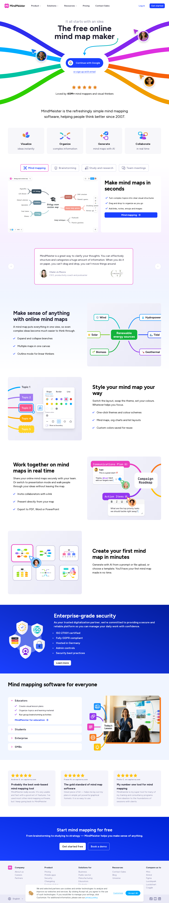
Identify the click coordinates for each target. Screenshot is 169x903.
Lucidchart (151, 884)
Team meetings (136, 168)
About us (19, 871)
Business (82, 871)
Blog (114, 875)
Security (48, 878)
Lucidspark (151, 881)
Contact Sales (102, 5)
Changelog (49, 881)
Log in (142, 5)
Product (35, 5)
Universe (116, 878)
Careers (18, 875)
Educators (83, 881)
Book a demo (99, 846)
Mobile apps (50, 875)
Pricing (86, 5)
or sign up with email (84, 71)
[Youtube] (155, 898)
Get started (157, 5)
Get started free (72, 846)
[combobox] (16, 898)
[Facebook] (151, 898)
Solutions (51, 5)
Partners (19, 878)
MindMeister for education (30, 720)
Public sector (84, 875)
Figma (149, 878)
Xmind (149, 875)
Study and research (101, 168)
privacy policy (91, 897)
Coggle (149, 887)
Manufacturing (85, 878)
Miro (148, 871)
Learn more (62, 662)
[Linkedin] (159, 898)
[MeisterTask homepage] (14, 5)
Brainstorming (67, 168)
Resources (69, 5)
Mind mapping (37, 168)
